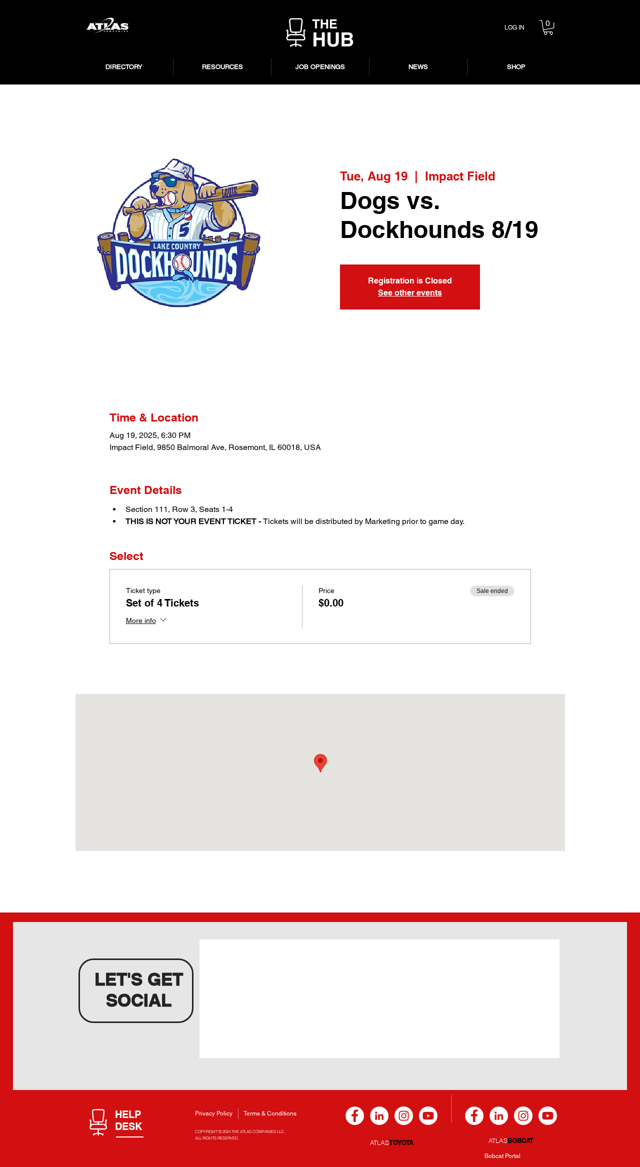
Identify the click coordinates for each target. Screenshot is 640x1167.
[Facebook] (355, 1115)
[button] (548, 27)
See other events (410, 293)
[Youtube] (428, 1115)
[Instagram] (403, 1115)
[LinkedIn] (379, 1115)
